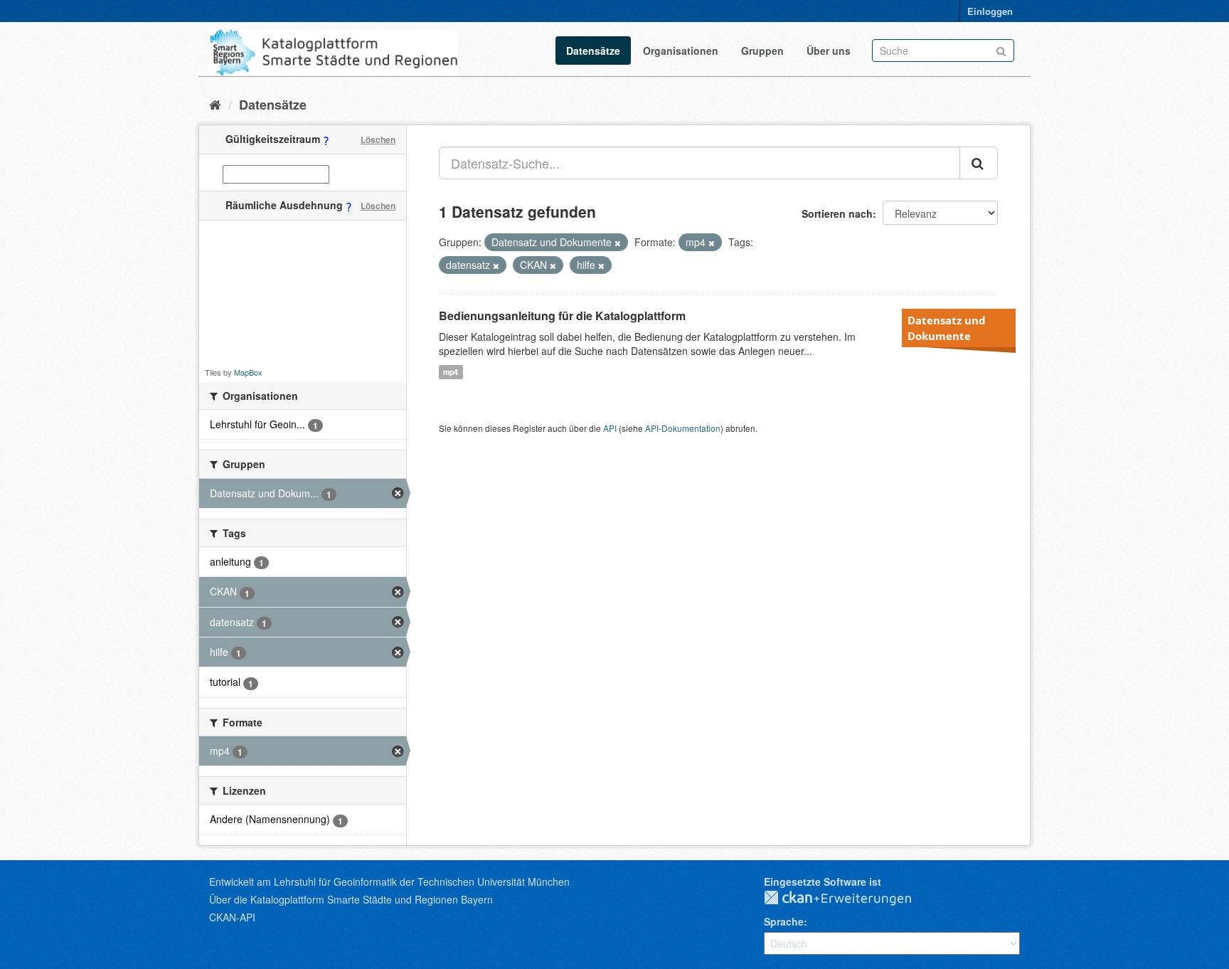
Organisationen (680, 50)
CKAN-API (232, 917)
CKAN (849, 898)
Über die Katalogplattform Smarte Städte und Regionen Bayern (351, 899)
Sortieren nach (837, 213)
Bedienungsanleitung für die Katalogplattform (562, 315)
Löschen (378, 139)
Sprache (784, 921)
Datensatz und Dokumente (947, 328)
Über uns (829, 50)
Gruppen (762, 50)
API (610, 428)
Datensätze (593, 50)
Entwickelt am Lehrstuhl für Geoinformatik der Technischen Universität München (389, 881)
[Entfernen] (617, 242)
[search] (978, 163)
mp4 (450, 371)
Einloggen (990, 11)
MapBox (248, 372)
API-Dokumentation (682, 428)
